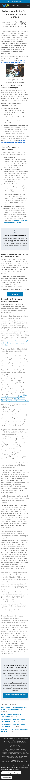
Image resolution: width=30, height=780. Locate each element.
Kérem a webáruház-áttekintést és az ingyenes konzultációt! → (15, 695)
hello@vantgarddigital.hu (16, 746)
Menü (28, 5)
